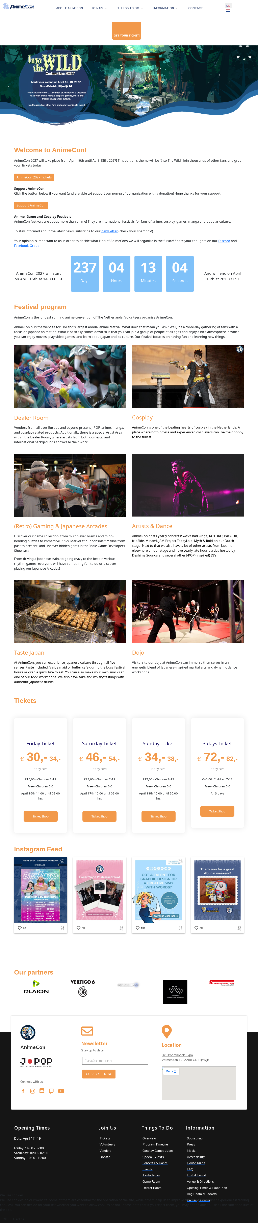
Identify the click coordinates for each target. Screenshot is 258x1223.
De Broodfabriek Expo (177, 1055)
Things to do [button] (128, 8)
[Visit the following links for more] (23, 1091)
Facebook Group (27, 245)
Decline (18, 1219)
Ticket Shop (41, 816)
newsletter (109, 231)
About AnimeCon (69, 8)
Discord (224, 241)
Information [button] (163, 8)
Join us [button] (97, 8)
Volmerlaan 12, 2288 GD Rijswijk (185, 1060)
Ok (5, 1219)
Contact (195, 8)
